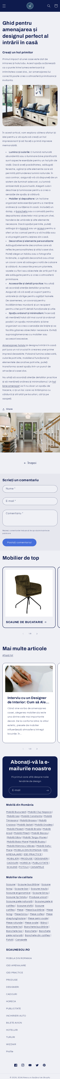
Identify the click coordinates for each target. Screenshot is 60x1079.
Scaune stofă (25, 905)
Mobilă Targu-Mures (35, 837)
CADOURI (12, 863)
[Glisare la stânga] (23, 633)
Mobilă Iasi (13, 816)
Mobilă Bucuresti (16, 812)
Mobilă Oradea (43, 824)
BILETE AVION (14, 1023)
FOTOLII (24, 867)
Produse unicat (38, 897)
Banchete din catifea (37, 935)
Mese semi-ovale (38, 918)
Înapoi (32, 463)
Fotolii (9, 939)
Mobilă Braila (33, 829)
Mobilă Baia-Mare (17, 841)
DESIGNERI (41, 858)
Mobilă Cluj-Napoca (40, 812)
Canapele (21, 939)
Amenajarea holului (14, 345)
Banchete (31, 931)
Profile (9, 1051)
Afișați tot (7, 655)
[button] (4, 5)
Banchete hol (14, 927)
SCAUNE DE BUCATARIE (24, 622)
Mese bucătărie (35, 910)
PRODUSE (27, 858)
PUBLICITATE (40, 863)
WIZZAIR (11, 1044)
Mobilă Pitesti (22, 833)
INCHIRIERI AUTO (16, 1016)
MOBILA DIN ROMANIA (27, 850)
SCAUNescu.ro (25, 1077)
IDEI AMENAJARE (16, 965)
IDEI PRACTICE (33, 854)
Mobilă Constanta (31, 816)
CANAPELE (37, 867)
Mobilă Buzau (37, 841)
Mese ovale (31, 922)
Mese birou (21, 914)
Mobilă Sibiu (14, 837)
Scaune (10, 884)
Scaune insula (39, 888)
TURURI (10, 1037)
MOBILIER (13, 858)
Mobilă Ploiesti (15, 829)
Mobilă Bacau (39, 833)
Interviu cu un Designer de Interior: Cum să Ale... (28, 700)
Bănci (43, 922)
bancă (24, 228)
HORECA (25, 863)
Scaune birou (40, 893)
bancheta (22, 211)
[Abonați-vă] (47, 790)
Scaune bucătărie (28, 884)
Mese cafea (37, 914)
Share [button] (9, 409)
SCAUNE (12, 867)
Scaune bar (21, 888)
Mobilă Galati (25, 824)
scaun (41, 228)
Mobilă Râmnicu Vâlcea (21, 846)
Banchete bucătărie (36, 927)
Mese (20, 910)
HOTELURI (12, 1030)
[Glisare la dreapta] (37, 633)
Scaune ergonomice (18, 893)
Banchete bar (14, 931)
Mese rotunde (14, 922)
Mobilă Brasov (28, 820)
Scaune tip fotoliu (16, 897)
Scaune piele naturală (19, 901)
